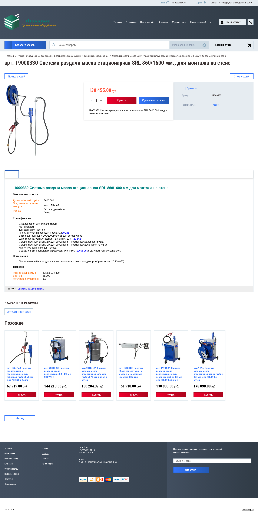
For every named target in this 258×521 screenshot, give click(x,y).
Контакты (163, 22)
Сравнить (192, 88)
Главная (10, 56)
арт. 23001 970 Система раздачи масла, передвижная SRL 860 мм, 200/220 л (58, 372)
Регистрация (47, 464)
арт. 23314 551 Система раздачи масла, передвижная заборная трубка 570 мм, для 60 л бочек (94, 374)
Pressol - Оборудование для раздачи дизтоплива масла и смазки (49, 56)
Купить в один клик (154, 100)
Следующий (241, 76)
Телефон (117, 22)
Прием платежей (198, 22)
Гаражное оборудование (96, 56)
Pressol (215, 104)
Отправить (191, 470)
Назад (20, 418)
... (210, 21)
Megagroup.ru (248, 509)
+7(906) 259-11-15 (87, 450)
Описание (11, 174)
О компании (131, 22)
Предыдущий (16, 76)
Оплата (45, 448)
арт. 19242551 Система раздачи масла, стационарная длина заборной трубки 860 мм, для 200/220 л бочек (20, 374)
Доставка (8, 479)
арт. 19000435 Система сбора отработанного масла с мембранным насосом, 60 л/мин (131, 372)
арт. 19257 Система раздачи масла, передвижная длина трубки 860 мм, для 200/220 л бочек (208, 374)
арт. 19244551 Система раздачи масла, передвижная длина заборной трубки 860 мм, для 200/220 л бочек (169, 374)
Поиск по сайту (147, 22)
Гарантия (46, 459)
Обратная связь (179, 22)
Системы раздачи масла (124, 56)
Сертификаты (10, 484)
